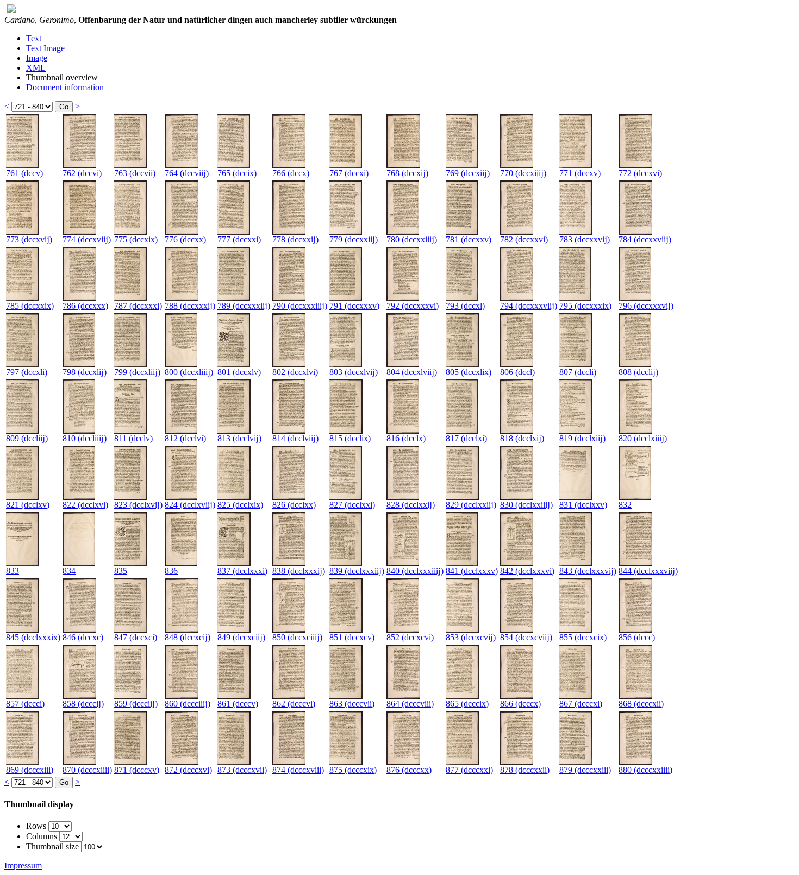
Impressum (23, 865)
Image (36, 57)
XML (36, 67)
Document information (65, 87)
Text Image (45, 48)
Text (33, 38)
